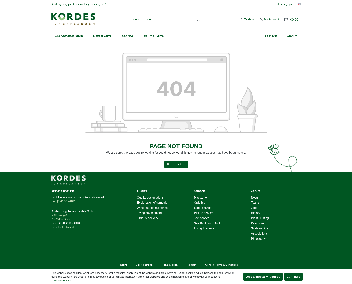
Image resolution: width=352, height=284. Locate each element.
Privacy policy (170, 264)
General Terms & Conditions (221, 264)
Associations (259, 233)
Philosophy (258, 238)
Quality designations (150, 197)
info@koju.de (67, 227)
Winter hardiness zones (152, 207)
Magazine (200, 197)
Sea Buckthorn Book (207, 223)
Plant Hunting (260, 218)
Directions (257, 223)
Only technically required (263, 276)
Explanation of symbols (152, 202)
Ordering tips (284, 4)
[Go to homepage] (73, 18)
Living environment (149, 213)
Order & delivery (147, 218)
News (254, 197)
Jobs (254, 207)
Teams (255, 202)
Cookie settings (145, 264)
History (255, 213)
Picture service (203, 213)
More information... (62, 280)
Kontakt (191, 264)
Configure (293, 276)
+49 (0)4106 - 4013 (68, 223)
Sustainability (260, 228)
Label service (202, 207)
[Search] (198, 19)
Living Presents (204, 228)
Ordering (199, 202)
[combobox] (162, 19)
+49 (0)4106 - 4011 (63, 201)
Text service (201, 218)
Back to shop (176, 164)
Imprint (123, 264)
